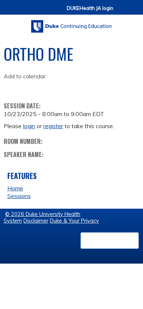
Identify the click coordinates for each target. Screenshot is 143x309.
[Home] (71, 24)
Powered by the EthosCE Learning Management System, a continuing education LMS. (109, 240)
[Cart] (122, 11)
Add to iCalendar (44, 87)
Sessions (19, 196)
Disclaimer (35, 220)
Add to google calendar (11, 87)
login (29, 126)
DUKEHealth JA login (90, 8)
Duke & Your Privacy (74, 220)
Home (15, 188)
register (53, 126)
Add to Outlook (61, 87)
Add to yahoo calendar (27, 87)
